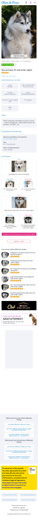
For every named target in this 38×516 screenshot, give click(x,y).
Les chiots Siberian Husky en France (19, 424)
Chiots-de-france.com (19, 505)
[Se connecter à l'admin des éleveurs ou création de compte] (31, 2)
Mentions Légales (19, 508)
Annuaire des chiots (9, 495)
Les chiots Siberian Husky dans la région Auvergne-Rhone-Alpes (18, 429)
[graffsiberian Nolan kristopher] (19, 166)
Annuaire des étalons (10, 500)
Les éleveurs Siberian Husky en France (19, 446)
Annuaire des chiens (28, 500)
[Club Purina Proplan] (19, 305)
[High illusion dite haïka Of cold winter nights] (19, 202)
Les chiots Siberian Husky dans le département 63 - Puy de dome (19, 435)
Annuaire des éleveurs (28, 495)
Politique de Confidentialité (19, 510)
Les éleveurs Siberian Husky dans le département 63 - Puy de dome (19, 457)
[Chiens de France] (10, 2)
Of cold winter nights (10, 76)
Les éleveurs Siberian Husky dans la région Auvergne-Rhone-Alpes (19, 451)
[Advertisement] (19, 349)
